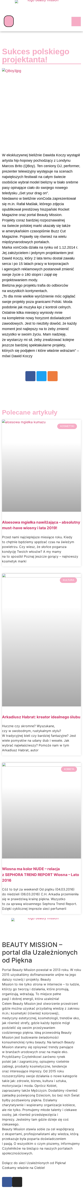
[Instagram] (53, 376)
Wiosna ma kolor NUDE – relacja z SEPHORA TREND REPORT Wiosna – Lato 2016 (40, 874)
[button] (9, 21)
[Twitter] (41, 376)
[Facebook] (30, 376)
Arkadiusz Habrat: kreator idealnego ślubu (41, 717)
